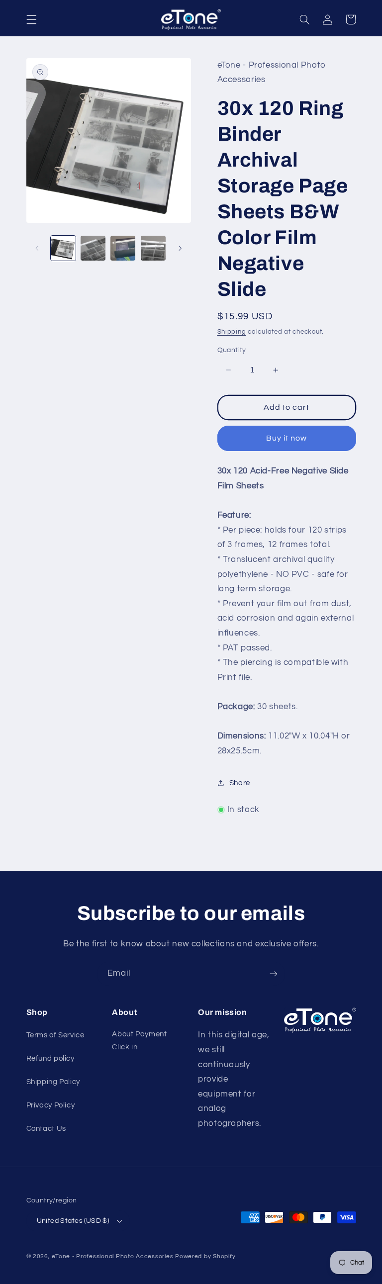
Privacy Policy (50, 1105)
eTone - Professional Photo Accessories (112, 1256)
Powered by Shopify (205, 1256)
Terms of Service (55, 1035)
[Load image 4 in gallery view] (153, 248)
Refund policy (50, 1058)
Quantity (231, 350)
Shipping (231, 332)
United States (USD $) (73, 1220)
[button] (31, 19)
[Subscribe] (273, 973)
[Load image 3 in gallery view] (122, 248)
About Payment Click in (139, 1040)
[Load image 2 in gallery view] (93, 248)
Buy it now (286, 438)
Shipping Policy (53, 1082)
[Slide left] (37, 248)
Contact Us (46, 1128)
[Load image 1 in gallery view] (63, 248)
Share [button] (239, 783)
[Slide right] (180, 248)
